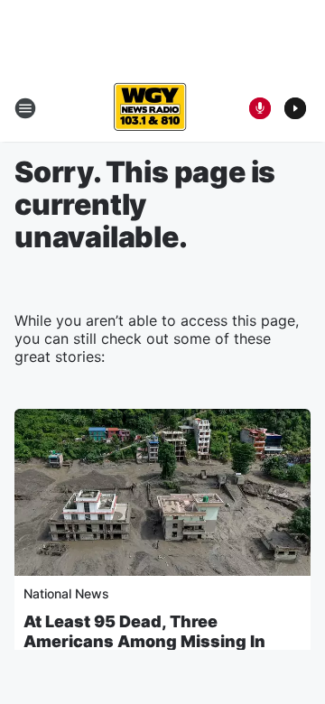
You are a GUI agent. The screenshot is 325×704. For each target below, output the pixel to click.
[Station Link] (150, 108)
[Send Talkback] (260, 108)
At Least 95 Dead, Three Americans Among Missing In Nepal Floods (144, 641)
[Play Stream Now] (295, 108)
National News (66, 593)
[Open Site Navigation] (25, 108)
